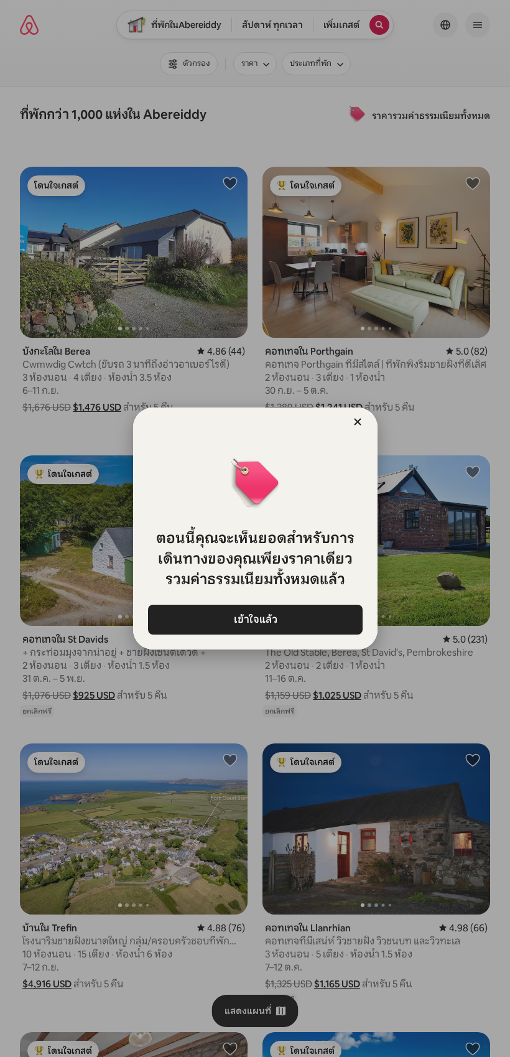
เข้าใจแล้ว (255, 619)
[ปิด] (358, 422)
